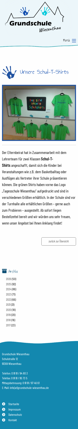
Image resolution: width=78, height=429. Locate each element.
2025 (8, 284)
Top (72, 414)
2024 (8, 289)
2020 (8, 310)
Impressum (14, 409)
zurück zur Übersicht (59, 241)
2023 (8, 294)
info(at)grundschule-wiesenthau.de (29, 388)
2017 (8, 325)
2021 (8, 304)
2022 (8, 299)
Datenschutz (15, 414)
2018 (8, 320)
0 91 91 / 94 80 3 (19, 373)
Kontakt (12, 420)
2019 (8, 315)
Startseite (13, 404)
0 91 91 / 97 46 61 (31, 383)
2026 (8, 279)
